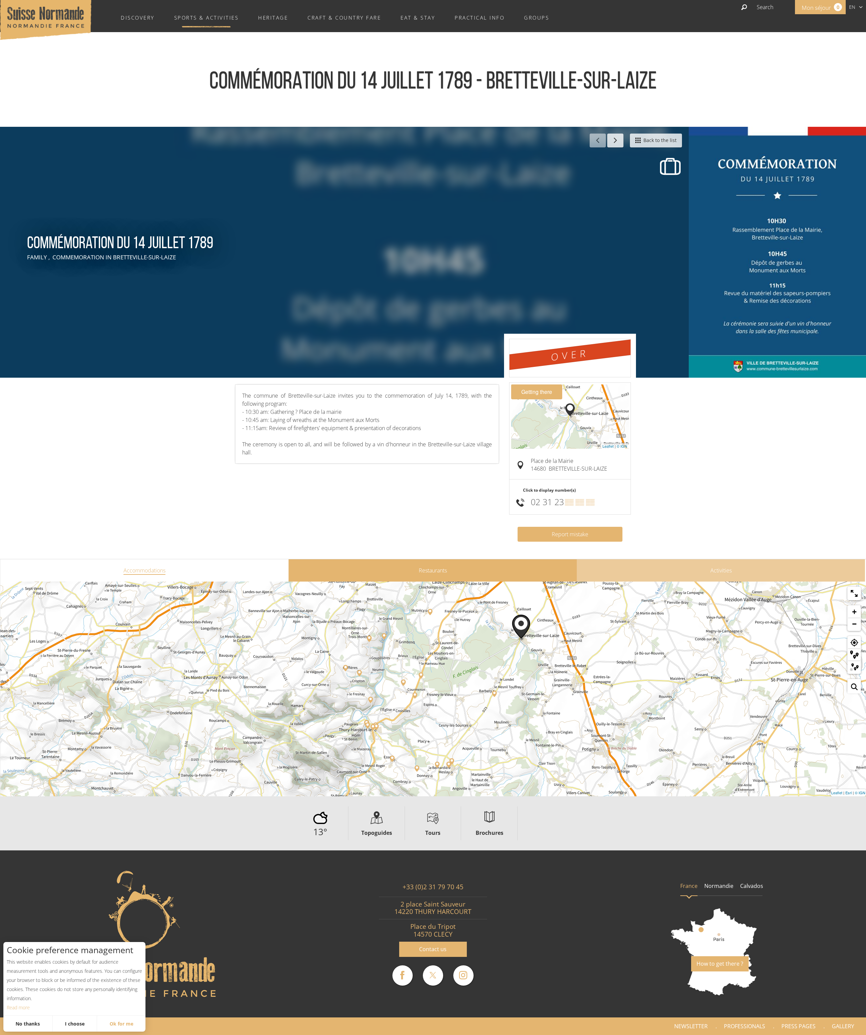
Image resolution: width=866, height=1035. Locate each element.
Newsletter (691, 1026)
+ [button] (854, 612)
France (689, 886)
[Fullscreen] (854, 593)
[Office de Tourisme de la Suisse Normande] (45, 19)
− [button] (854, 624)
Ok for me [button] (121, 1023)
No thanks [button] (28, 1023)
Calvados (751, 886)
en (852, 7)
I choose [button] (75, 1023)
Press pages (798, 1026)
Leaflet (608, 446)
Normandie (718, 886)
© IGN (622, 446)
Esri (848, 792)
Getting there (536, 392)
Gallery (843, 1026)
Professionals (744, 1026)
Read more (18, 1007)
